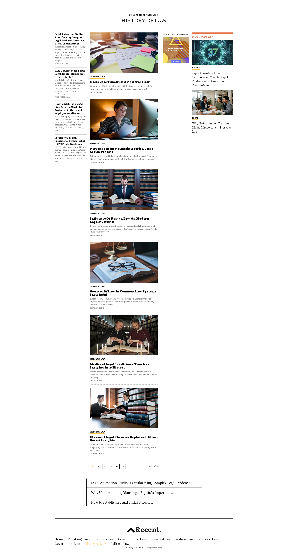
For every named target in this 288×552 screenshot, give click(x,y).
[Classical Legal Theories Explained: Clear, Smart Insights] (124, 408)
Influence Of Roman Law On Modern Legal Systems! (119, 220)
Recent (196, 67)
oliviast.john (97, 162)
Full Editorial (62, 97)
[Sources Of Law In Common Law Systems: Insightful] (124, 262)
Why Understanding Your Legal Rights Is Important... (132, 492)
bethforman (96, 92)
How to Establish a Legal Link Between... (122, 502)
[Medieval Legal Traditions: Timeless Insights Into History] (124, 335)
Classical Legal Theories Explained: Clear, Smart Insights (124, 438)
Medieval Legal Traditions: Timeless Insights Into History (119, 366)
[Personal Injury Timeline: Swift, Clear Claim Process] (124, 119)
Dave (57, 130)
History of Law (97, 76)
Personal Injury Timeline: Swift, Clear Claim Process (121, 150)
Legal (195, 118)
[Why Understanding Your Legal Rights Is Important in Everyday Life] (212, 102)
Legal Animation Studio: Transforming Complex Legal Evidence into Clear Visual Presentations (69, 38)
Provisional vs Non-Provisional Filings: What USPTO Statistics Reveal (70, 141)
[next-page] (123, 466)
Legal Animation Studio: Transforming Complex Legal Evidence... (142, 482)
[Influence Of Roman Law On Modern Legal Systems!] (124, 189)
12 (117, 466)
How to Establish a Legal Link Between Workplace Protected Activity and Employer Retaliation (69, 108)
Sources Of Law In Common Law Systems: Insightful (123, 293)
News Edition (61, 63)
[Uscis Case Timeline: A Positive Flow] (124, 52)
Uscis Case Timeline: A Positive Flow (120, 82)
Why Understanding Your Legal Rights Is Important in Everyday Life (70, 74)
